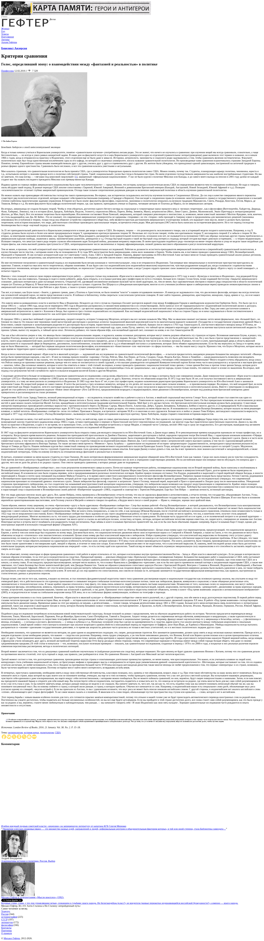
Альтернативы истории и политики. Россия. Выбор (28, 861)
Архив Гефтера (9, 42)
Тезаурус (5, 911)
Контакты (6, 928)
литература (7, 922)
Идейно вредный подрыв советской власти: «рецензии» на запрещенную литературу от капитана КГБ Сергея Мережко (63, 826)
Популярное (7, 37)
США (58, 732)
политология (47, 732)
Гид (3, 31)
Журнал (5, 28)
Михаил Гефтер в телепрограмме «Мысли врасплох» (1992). (32, 897)
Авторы (5, 39)
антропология (15, 732)
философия (7, 925)
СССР (4, 919)
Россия (4, 914)
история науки (31, 732)
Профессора (7, 71)
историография (9, 917)
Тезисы (5, 34)
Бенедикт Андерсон (14, 48)
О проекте (6, 933)
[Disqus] (132, 787)
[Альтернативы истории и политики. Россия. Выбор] (18, 895)
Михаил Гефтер (12, 938)
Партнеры (6, 930)
